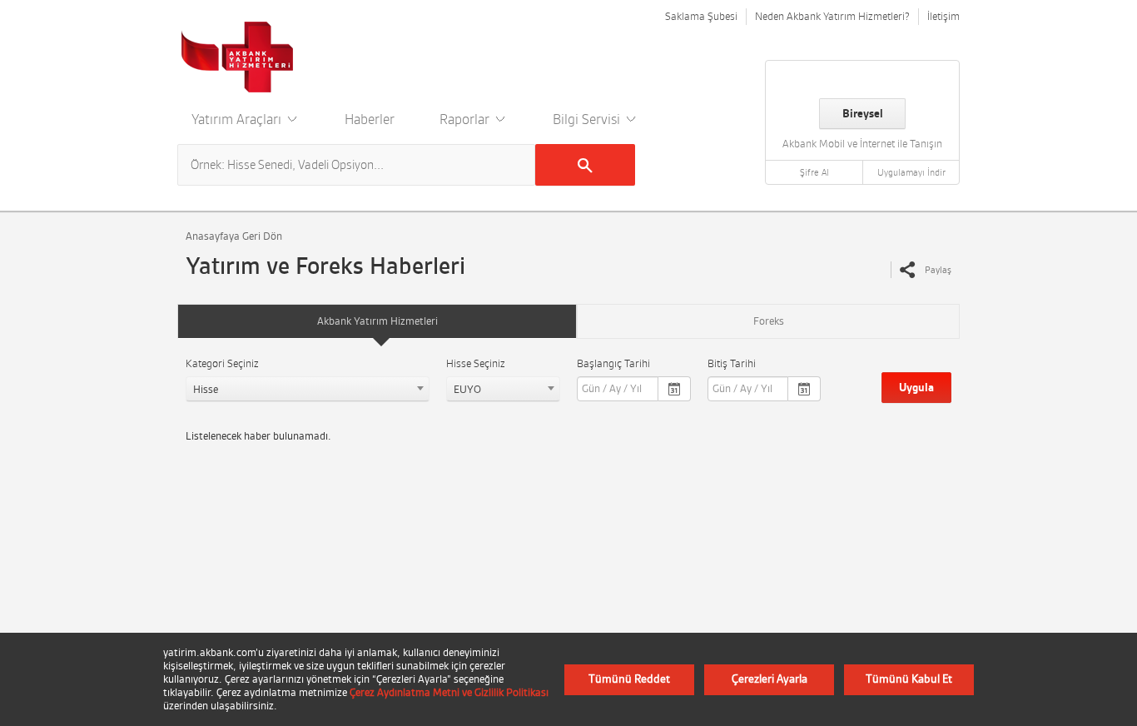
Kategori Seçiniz (222, 363)
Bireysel (862, 114)
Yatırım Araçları (238, 119)
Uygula (916, 387)
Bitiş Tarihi (732, 363)
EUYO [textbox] (467, 389)
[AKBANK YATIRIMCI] (237, 56)
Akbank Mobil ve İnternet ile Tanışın (862, 143)
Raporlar (466, 119)
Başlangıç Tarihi (613, 363)
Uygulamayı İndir (911, 172)
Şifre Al (814, 172)
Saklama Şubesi (701, 16)
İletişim (943, 16)
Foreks (768, 321)
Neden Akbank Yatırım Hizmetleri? (832, 16)
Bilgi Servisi (588, 119)
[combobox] (307, 388)
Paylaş (938, 270)
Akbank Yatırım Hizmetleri (377, 321)
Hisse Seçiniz (475, 363)
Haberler (370, 119)
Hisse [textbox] (205, 389)
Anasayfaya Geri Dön (234, 236)
